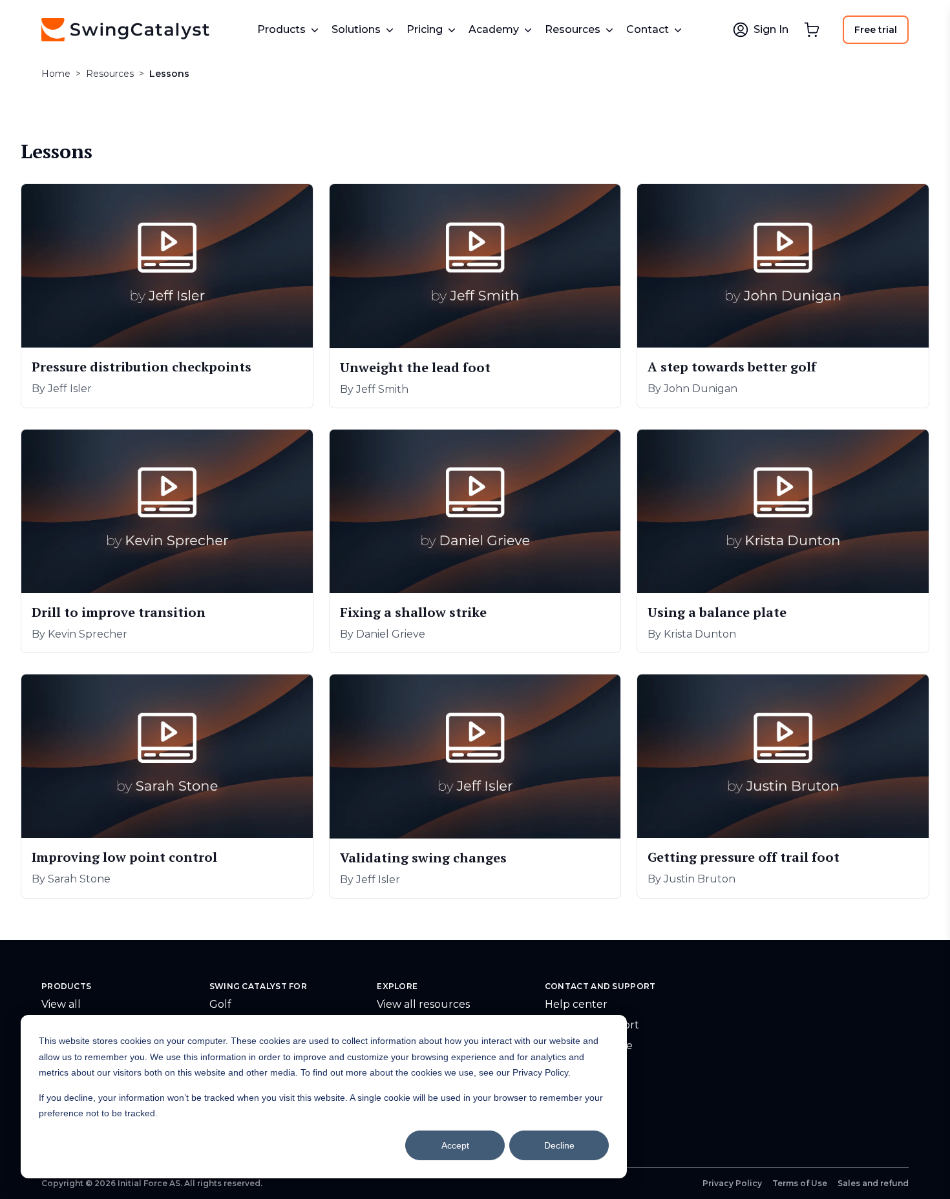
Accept (455, 1145)
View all (61, 1004)
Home (55, 73)
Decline (559, 1145)
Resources (110, 73)
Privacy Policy (732, 1183)
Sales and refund (873, 1183)
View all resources (423, 1004)
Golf (220, 1004)
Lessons (169, 73)
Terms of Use (799, 1183)
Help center (576, 1004)
